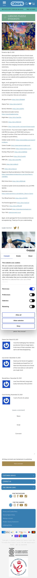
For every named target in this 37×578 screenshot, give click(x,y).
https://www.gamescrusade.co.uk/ (20, 145)
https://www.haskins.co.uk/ (23, 148)
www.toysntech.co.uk (15, 212)
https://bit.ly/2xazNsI (20, 156)
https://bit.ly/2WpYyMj (14, 122)
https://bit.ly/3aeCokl (23, 203)
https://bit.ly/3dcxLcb (11, 169)
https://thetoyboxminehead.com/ (21, 209)
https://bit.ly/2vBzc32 (12, 164)
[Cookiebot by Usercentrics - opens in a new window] (26, 250)
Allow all (18, 315)
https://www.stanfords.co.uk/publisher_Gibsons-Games (17, 193)
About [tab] (30, 256)
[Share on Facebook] (18, 228)
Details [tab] (18, 256)
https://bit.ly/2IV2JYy (18, 108)
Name (18, 416)
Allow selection (18, 320)
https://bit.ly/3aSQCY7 (16, 104)
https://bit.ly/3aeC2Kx (15, 117)
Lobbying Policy (7, 525)
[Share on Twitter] (15, 228)
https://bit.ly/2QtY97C (21, 198)
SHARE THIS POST (7, 228)
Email (18, 425)
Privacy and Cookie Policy (10, 511)
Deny (18, 326)
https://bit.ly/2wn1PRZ (15, 160)
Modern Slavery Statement (11, 522)
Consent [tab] (6, 256)
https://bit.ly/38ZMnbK (18, 181)
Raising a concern (8, 518)
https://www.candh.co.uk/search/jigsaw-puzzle (21, 126)
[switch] (32, 294)
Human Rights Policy (9, 515)
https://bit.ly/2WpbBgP (18, 99)
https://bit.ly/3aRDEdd (21, 152)
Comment (18, 434)
